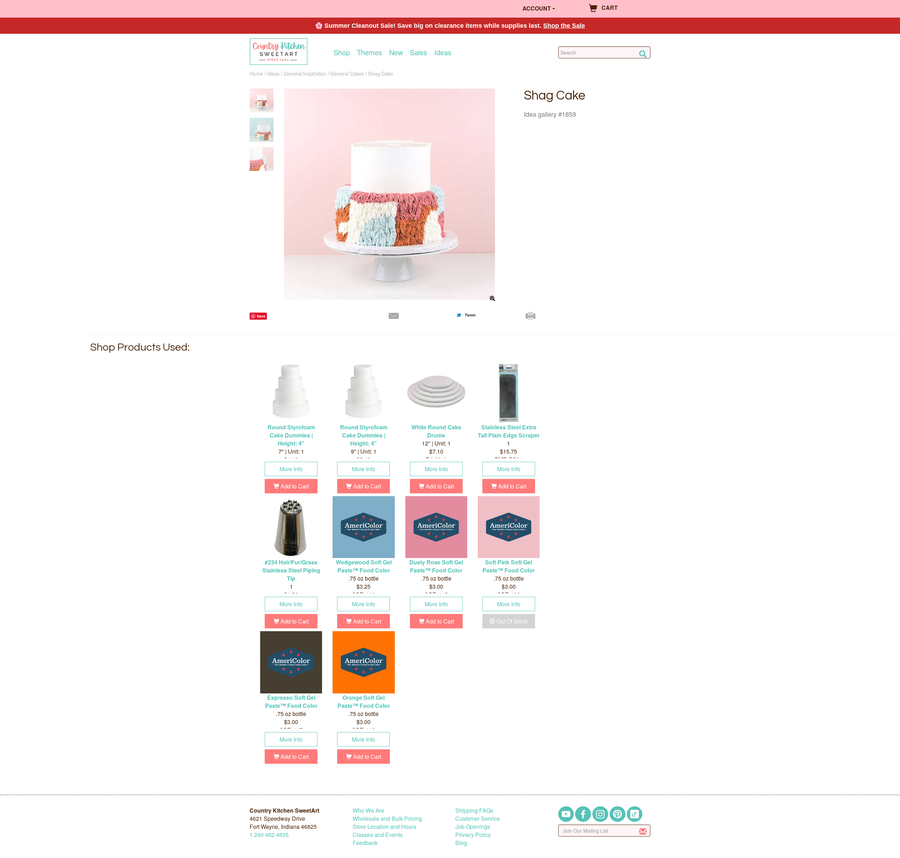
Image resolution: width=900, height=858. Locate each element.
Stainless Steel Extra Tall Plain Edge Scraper (509, 431)
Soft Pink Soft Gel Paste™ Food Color (508, 566)
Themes (369, 52)
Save (261, 316)
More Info (291, 469)
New (396, 52)
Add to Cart (294, 486)
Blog (461, 843)
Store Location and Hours (384, 826)
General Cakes (347, 73)
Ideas (442, 52)
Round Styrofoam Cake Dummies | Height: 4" (291, 435)
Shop (342, 52)
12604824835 (269, 835)
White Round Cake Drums (436, 431)
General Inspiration (305, 73)
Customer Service (477, 818)
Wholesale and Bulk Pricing (387, 818)
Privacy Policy (473, 835)
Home (256, 73)
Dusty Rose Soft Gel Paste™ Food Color (436, 566)
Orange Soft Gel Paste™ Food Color (364, 701)
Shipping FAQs (474, 810)
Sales (418, 52)
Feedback (365, 843)
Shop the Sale (564, 25)
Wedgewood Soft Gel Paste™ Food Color (364, 566)
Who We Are (368, 810)
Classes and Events (378, 835)
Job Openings (472, 826)
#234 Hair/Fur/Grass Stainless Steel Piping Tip (291, 570)
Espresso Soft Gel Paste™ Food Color (291, 701)
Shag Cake (380, 73)
